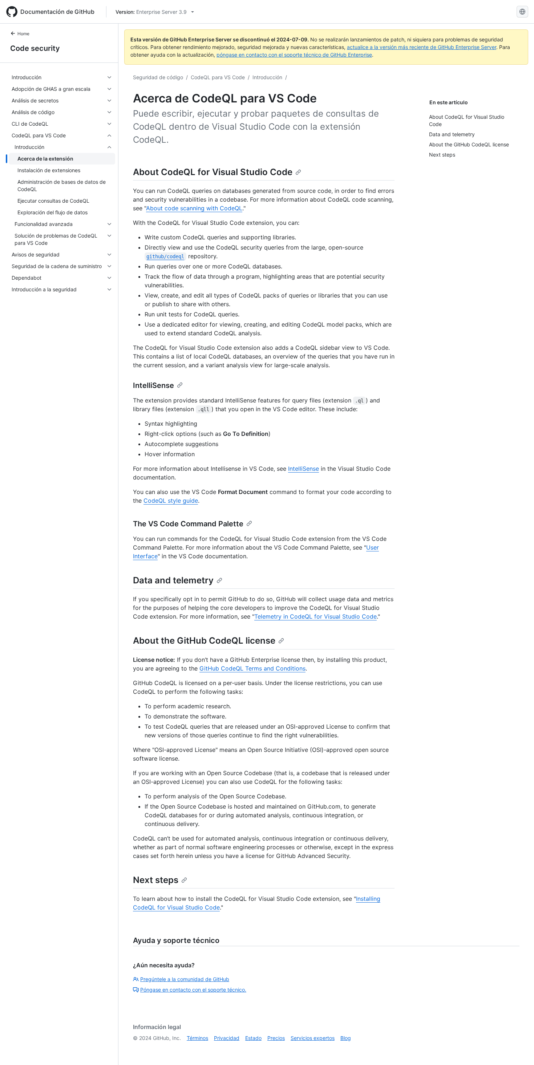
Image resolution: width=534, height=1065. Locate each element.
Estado (253, 1038)
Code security (35, 48)
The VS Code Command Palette (188, 523)
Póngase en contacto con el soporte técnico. (193, 990)
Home (23, 33)
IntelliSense (153, 385)
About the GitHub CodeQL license (204, 640)
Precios (276, 1038)
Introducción (267, 77)
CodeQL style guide (170, 500)
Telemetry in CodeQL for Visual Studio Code (315, 616)
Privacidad (226, 1038)
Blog (345, 1038)
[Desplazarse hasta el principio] (518, 1049)
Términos (197, 1038)
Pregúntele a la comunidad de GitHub (184, 979)
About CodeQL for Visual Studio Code (212, 172)
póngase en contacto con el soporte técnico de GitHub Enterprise (294, 55)
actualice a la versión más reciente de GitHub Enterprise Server (421, 47)
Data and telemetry (173, 580)
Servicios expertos (313, 1038)
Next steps (155, 880)
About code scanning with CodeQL (194, 208)
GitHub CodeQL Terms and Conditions (252, 668)
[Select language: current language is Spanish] (522, 11)
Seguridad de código (158, 77)
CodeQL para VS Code (218, 77)
